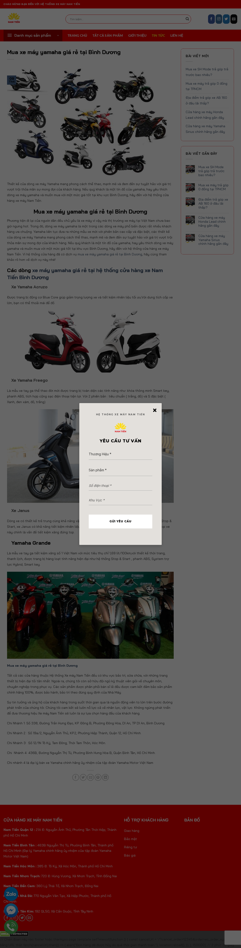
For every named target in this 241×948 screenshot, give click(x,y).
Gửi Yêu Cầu (120, 521)
